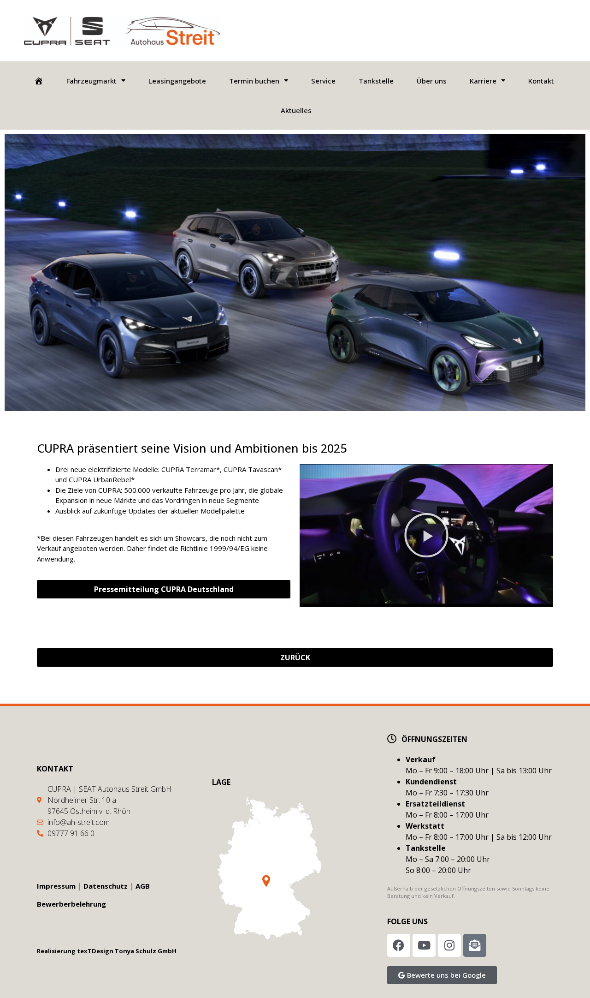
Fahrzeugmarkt (91, 80)
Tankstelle (376, 80)
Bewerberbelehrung (71, 903)
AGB (143, 885)
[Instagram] (449, 945)
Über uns (432, 80)
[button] (426, 535)
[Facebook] (398, 945)
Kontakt (541, 80)
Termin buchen (254, 80)
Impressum (56, 885)
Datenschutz (105, 885)
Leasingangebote (177, 80)
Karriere (483, 80)
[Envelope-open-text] (474, 945)
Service (323, 80)
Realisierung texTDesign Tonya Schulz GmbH (107, 951)
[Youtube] (424, 945)
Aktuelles (296, 110)
